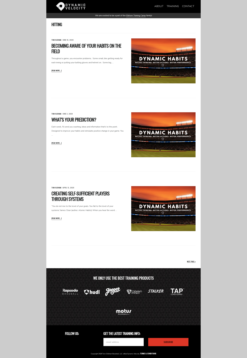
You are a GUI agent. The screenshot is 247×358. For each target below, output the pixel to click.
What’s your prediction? (73, 119)
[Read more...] (56, 70)
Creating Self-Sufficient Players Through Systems (80, 196)
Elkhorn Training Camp (136, 15)
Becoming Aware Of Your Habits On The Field (86, 48)
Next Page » (191, 261)
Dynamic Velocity (70, 6)
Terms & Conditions (148, 353)
